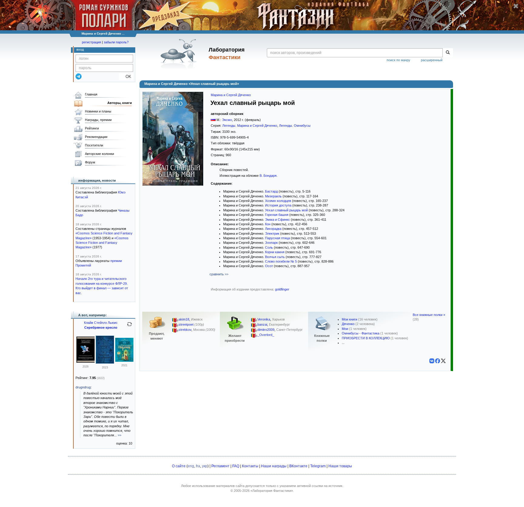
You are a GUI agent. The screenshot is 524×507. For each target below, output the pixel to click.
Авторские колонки (99, 154)
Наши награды (274, 466)
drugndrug (83, 387)
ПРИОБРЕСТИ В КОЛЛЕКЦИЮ (366, 338)
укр (204, 466)
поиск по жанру (398, 60)
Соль (269, 247)
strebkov (185, 329)
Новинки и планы (98, 111)
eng (191, 466)
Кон (267, 224)
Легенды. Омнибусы (295, 125)
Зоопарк (271, 242)
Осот (269, 266)
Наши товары (340, 466)
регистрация (91, 42)
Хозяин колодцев (278, 201)
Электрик (272, 233)
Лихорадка (273, 228)
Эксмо (227, 120)
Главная (91, 94)
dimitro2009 (265, 329)
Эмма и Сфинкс (277, 219)
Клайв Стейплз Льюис (101, 322)
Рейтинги (92, 128)
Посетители (94, 145)
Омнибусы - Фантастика (360, 333)
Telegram (318, 466)
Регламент (220, 466)
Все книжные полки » (429, 315)
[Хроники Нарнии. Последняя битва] (105, 362)
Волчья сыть (275, 257)
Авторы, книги (119, 103)
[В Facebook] (437, 360)
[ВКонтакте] (431, 360)
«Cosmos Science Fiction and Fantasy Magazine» (102, 242)
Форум (90, 162)
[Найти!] (447, 52)
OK (126, 76)
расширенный (431, 60)
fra (198, 466)
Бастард (271, 191)
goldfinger (282, 289)
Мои (345, 329)
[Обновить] (129, 326)
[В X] (443, 360)
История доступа (278, 205)
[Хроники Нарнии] (85, 361)
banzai (262, 324)
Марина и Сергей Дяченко (231, 95)
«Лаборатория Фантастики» (271, 490)
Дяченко (348, 324)
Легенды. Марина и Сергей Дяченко (249, 125)
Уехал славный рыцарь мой (286, 210)
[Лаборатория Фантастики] (179, 54)
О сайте (179, 466)
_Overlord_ (265, 335)
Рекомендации (96, 137)
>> (119, 435)
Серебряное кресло (100, 327)
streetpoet (186, 324)
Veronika (263, 319)
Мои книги (349, 319)
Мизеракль (273, 196)
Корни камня (274, 252)
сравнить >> (219, 274)
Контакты (250, 466)
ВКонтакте (298, 466)
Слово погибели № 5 (281, 261)
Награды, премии (98, 120)
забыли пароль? (116, 42)
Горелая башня (276, 215)
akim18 (184, 319)
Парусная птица (277, 238)
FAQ (235, 466)
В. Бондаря (268, 175)
